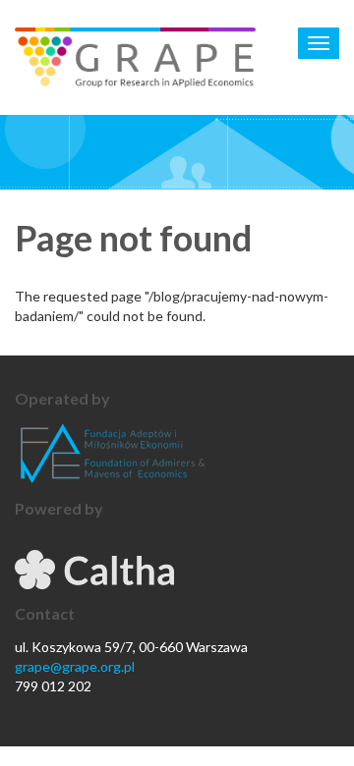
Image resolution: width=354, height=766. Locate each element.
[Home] (135, 57)
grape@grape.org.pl (75, 666)
